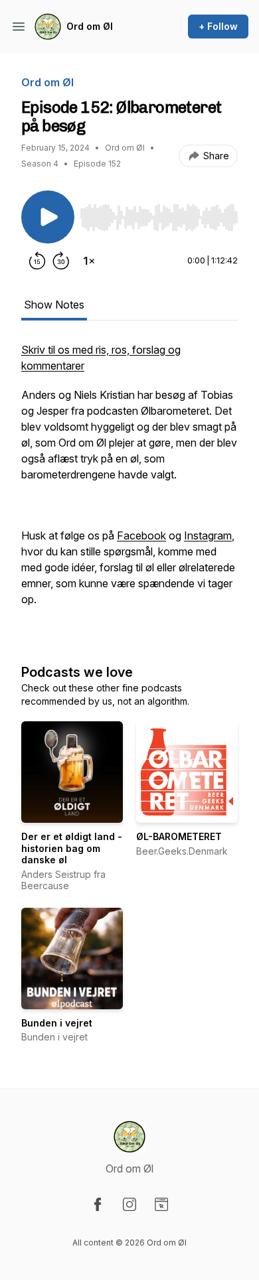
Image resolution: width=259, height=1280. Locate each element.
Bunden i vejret (56, 1023)
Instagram (208, 535)
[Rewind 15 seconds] (37, 260)
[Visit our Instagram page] (129, 1204)
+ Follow (218, 26)
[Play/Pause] (47, 217)
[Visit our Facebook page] (97, 1204)
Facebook (141, 535)
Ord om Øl (89, 26)
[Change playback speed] (89, 260)
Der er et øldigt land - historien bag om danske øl (71, 848)
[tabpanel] (129, 489)
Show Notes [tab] (54, 304)
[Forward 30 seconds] (61, 260)
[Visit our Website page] (161, 1204)
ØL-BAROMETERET (179, 836)
